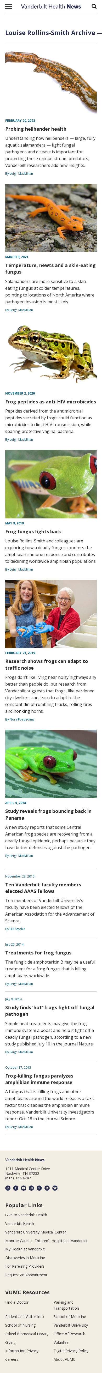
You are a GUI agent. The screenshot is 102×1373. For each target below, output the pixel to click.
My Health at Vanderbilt (25, 1249)
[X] (39, 1188)
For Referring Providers (24, 1266)
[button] (8, 6)
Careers (11, 1359)
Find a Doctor (17, 1302)
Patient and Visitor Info (24, 1316)
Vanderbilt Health (19, 1223)
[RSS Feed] (7, 1188)
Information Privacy (21, 1350)
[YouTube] (23, 1188)
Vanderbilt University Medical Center (35, 1232)
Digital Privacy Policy (71, 1350)
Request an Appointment (26, 1274)
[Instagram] (31, 1188)
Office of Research (69, 1333)
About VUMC (64, 1359)
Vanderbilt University (71, 1325)
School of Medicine (70, 1316)
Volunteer (62, 1342)
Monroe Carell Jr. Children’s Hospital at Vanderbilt (46, 1240)
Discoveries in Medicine (25, 1257)
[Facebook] (15, 1188)
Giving (10, 1342)
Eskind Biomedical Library (26, 1333)
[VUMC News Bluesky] (55, 1188)
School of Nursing (20, 1325)
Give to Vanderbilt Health (26, 1214)
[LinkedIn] (47, 1188)
